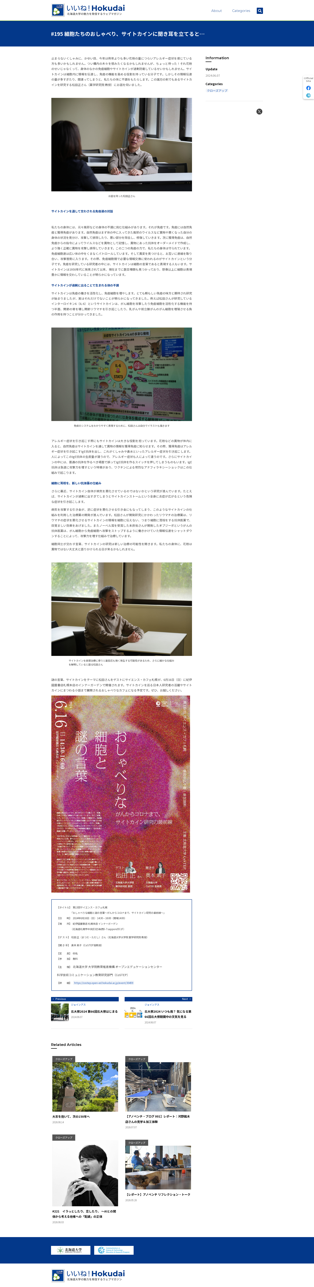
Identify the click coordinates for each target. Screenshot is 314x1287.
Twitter (259, 112)
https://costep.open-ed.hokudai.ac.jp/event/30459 (103, 983)
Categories (241, 11)
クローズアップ (217, 90)
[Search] (260, 11)
